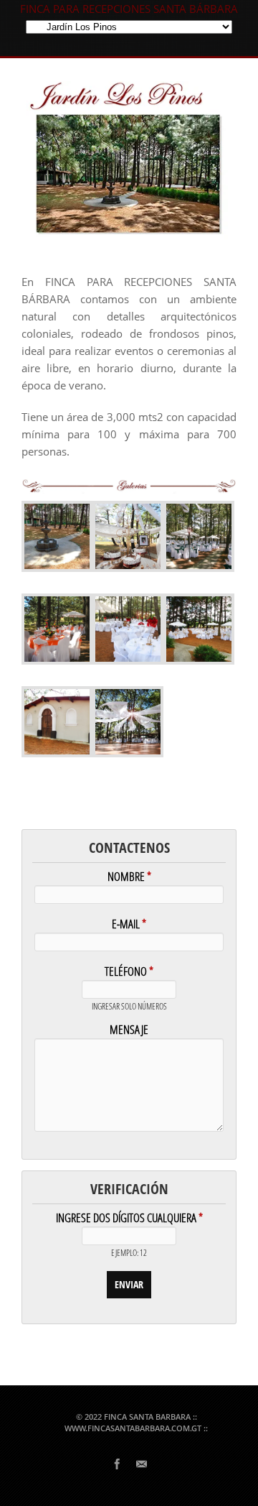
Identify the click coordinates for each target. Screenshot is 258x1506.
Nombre (129, 877)
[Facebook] (117, 1463)
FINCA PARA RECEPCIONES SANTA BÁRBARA (129, 8)
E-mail (129, 925)
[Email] (141, 1463)
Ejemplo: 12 (129, 1253)
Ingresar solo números (129, 1007)
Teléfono (129, 972)
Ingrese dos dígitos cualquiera (129, 1219)
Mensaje (129, 1031)
